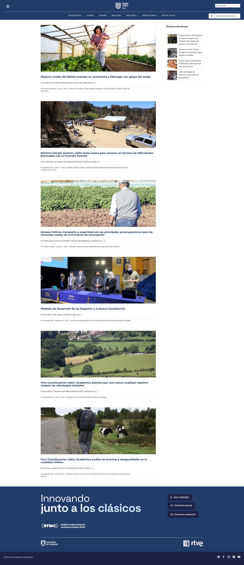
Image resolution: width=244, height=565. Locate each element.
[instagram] (228, 557)
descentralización (95, 247)
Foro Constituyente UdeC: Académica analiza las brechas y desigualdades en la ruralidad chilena (94, 461)
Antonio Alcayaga (49, 89)
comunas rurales (82, 247)
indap (86, 89)
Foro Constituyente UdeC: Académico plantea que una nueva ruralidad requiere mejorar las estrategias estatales (94, 384)
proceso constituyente (116, 321)
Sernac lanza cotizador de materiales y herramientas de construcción (190, 64)
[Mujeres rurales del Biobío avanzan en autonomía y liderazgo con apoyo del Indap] (98, 48)
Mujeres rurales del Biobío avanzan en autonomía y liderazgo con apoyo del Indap (95, 76)
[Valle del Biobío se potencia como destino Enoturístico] (172, 72)
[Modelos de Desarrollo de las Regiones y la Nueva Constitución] (98, 280)
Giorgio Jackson (79, 167)
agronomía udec (79, 474)
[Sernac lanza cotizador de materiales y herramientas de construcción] (172, 61)
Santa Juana (52, 170)
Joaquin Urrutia (48, 247)
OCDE (94, 397)
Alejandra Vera (48, 397)
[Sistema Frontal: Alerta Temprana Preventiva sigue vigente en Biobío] (172, 49)
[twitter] (218, 557)
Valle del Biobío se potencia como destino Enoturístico (189, 75)
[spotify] (234, 557)
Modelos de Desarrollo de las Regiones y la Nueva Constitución (83, 308)
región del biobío (109, 89)
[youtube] (239, 557)
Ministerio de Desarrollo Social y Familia (114, 167)
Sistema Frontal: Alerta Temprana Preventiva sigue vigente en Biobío (190, 52)
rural (98, 397)
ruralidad (119, 89)
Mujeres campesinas (96, 89)
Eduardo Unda (48, 167)
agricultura (80, 89)
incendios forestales (93, 167)
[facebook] (223, 557)
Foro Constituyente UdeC (99, 321)
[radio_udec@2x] (122, 3)
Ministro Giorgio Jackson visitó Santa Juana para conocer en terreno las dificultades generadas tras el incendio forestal (97, 154)
